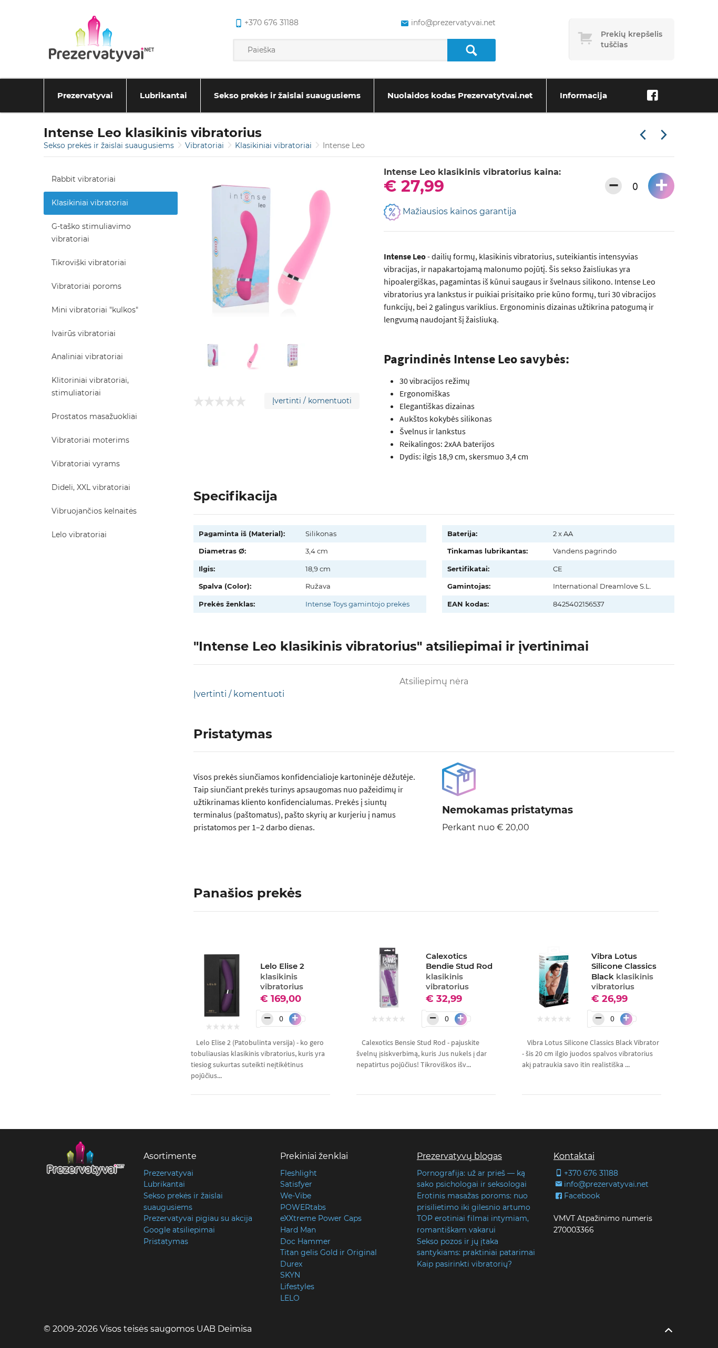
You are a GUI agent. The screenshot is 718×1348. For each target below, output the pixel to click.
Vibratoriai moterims (90, 440)
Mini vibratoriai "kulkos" (95, 310)
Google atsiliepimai (179, 1230)
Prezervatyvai (85, 95)
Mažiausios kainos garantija (458, 212)
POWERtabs (303, 1207)
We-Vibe (295, 1195)
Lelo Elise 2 (282, 976)
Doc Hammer (305, 1241)
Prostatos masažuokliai (94, 416)
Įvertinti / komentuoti (312, 400)
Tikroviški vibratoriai (89, 262)
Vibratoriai (205, 145)
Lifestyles (297, 1286)
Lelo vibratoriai (79, 534)
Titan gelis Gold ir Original (328, 1252)
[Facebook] (652, 95)
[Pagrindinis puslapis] (101, 39)
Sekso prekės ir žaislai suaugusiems (287, 95)
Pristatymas (165, 1241)
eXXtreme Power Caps (321, 1218)
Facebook (582, 1195)
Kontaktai (573, 1156)
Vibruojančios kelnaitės (94, 511)
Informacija (583, 95)
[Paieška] (471, 50)
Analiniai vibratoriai (87, 356)
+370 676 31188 (271, 22)
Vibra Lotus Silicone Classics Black (624, 971)
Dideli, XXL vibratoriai (91, 487)
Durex (291, 1264)
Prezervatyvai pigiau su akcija (197, 1218)
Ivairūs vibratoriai (84, 333)
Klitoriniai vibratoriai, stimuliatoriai (90, 386)
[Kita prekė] (663, 135)
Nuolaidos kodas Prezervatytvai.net (460, 95)
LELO (290, 1298)
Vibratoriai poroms (86, 286)
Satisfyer (296, 1184)
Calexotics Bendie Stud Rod (459, 971)
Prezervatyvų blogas (459, 1156)
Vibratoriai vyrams (86, 463)
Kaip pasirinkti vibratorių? (464, 1264)
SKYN (290, 1275)
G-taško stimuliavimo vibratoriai (91, 233)
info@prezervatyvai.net (453, 22)
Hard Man (298, 1230)
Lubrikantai (163, 95)
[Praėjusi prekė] (642, 135)
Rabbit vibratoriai (84, 179)
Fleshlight (298, 1173)
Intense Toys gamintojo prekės (357, 604)
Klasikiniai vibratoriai (274, 145)
